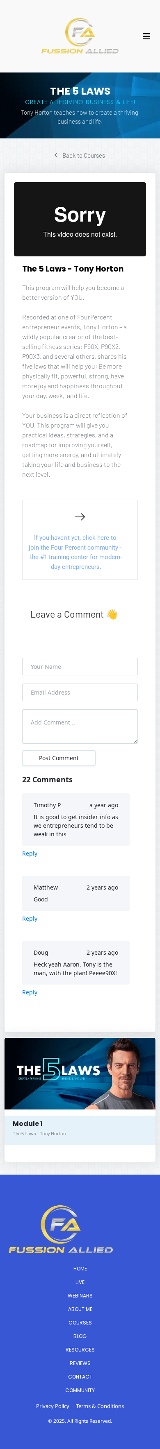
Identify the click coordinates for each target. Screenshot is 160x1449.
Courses (80, 1322)
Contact (80, 1376)
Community (80, 1390)
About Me (80, 1309)
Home (80, 1268)
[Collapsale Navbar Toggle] (147, 36)
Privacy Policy (52, 1406)
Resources (80, 1349)
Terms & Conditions (100, 1406)
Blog (80, 1336)
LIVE (80, 1282)
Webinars (80, 1295)
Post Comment (59, 758)
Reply (29, 853)
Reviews (80, 1363)
